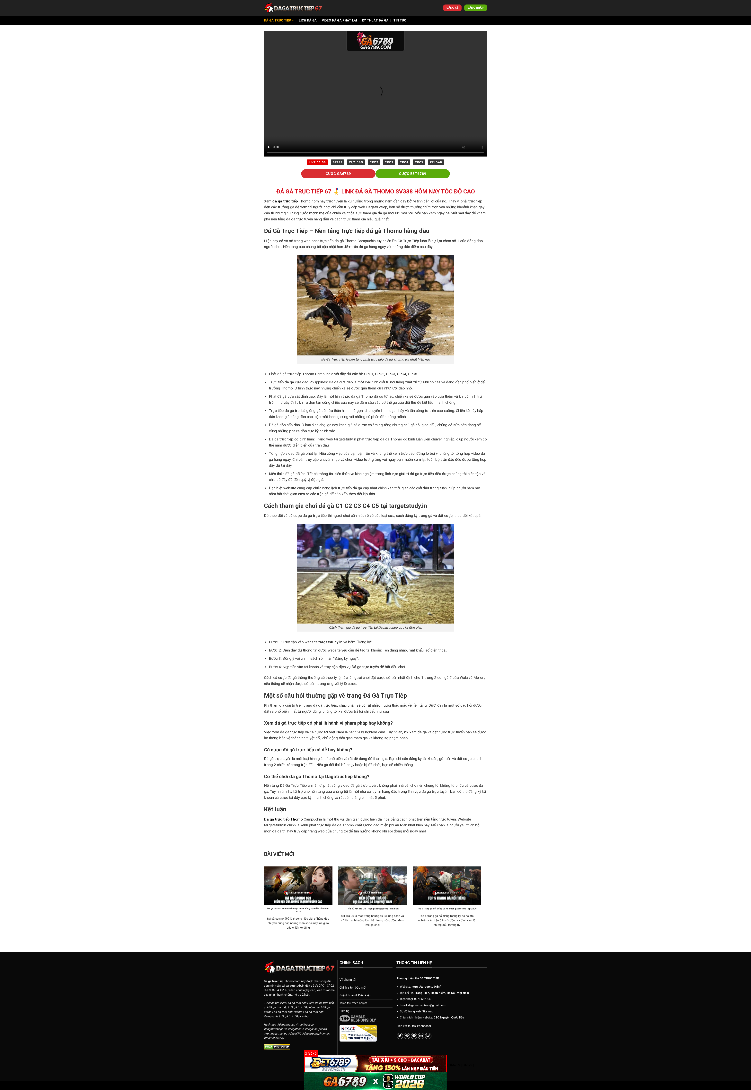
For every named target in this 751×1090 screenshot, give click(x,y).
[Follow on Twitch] (428, 1036)
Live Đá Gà (317, 162)
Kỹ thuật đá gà (375, 20)
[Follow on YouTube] (414, 1036)
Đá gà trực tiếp (277, 20)
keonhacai (424, 1026)
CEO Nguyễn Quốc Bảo (449, 1017)
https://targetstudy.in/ (426, 986)
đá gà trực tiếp (285, 201)
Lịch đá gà (308, 20)
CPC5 (419, 162)
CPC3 (389, 162)
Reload (436, 162)
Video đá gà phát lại (339, 20)
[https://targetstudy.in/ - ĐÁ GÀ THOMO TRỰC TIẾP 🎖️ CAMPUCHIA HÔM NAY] (293, 8)
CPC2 (374, 162)
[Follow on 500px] (421, 1036)
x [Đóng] (311, 1053)
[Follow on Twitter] (400, 1036)
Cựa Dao (356, 162)
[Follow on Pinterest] (407, 1036)
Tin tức (399, 20)
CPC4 (404, 162)
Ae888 (337, 162)
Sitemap (427, 1011)
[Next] (482, 903)
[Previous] (263, 903)
